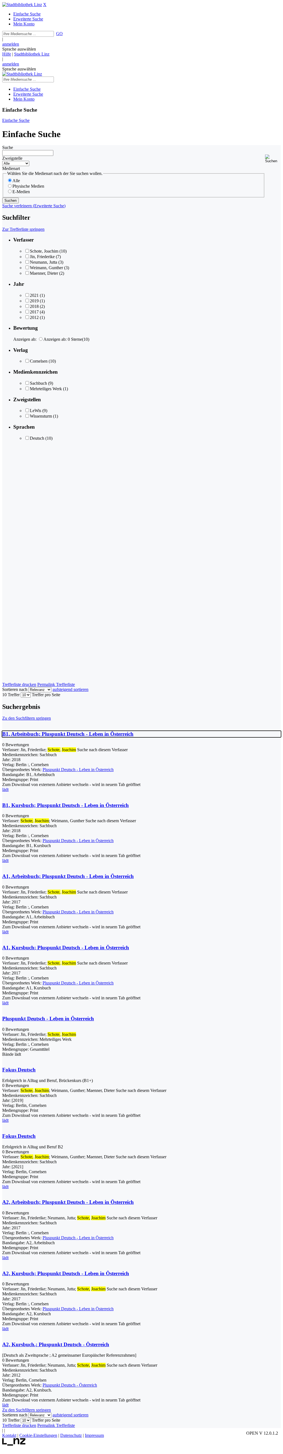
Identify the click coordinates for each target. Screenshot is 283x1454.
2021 (34, 295)
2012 (34, 317)
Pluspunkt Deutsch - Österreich (70, 1385)
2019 (34, 300)
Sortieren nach (14, 689)
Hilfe (6, 54)
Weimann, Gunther (46, 267)
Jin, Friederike (42, 256)
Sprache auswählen (19, 49)
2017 (34, 312)
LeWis (35, 410)
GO (59, 33)
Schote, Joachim (44, 251)
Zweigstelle (12, 158)
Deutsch (37, 438)
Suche (7, 147)
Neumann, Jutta (43, 262)
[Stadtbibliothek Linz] (22, 4)
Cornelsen (39, 361)
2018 (34, 306)
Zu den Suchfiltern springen (26, 718)
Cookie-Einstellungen (38, 1435)
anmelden (10, 44)
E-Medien (21, 191)
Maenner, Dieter (44, 273)
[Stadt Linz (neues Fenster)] (14, 1444)
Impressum (94, 1435)
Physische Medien (28, 186)
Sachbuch (38, 383)
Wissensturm (41, 416)
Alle (16, 180)
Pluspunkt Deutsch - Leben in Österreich (78, 769)
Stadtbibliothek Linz (31, 54)
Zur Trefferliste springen (23, 229)
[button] (273, 158)
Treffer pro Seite (46, 694)
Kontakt (9, 1435)
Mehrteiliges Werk (46, 388)
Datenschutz (71, 1435)
